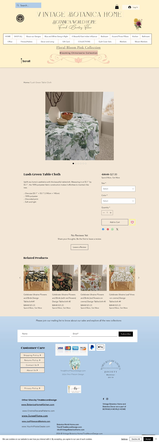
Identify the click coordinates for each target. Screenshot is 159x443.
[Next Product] (138, 290)
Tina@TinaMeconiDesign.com (73, 384)
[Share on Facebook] (103, 242)
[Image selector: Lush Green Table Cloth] (73, 163)
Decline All (136, 439)
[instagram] (107, 412)
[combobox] (118, 202)
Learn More (111, 184)
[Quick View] (37, 291)
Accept (148, 439)
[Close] (156, 439)
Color (104, 208)
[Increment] (111, 225)
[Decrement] (103, 225)
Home (26, 82)
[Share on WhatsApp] (112, 242)
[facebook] (103, 412)
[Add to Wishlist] (132, 235)
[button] (117, 6)
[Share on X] (117, 242)
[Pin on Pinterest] (107, 242)
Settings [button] (124, 439)
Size (103, 196)
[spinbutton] (107, 225)
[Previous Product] (20, 290)
